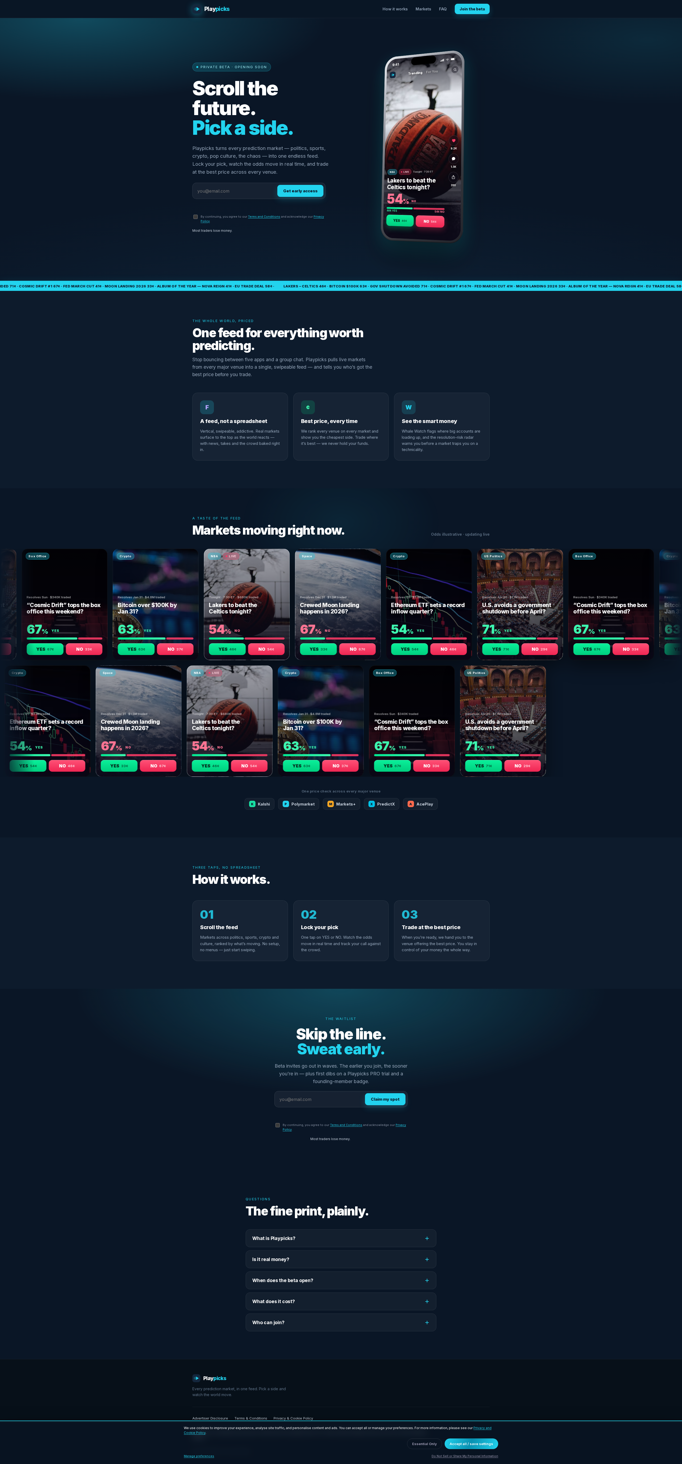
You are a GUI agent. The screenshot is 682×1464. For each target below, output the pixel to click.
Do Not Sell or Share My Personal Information (465, 1456)
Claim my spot (385, 1099)
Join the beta (472, 9)
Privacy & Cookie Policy (293, 1418)
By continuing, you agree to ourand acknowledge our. (262, 219)
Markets (423, 9)
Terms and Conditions (264, 216)
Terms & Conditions (250, 1418)
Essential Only (424, 1444)
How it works (395, 9)
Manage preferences (199, 1456)
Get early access (300, 190)
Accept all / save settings (471, 1444)
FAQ (443, 9)
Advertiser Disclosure (210, 1418)
